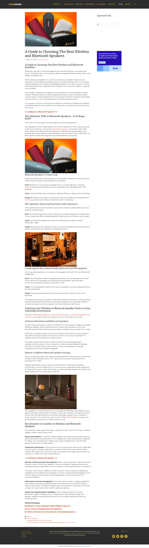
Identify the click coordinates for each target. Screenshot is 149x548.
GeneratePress (86, 546)
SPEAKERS (56, 4)
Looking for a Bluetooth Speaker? (41, 112)
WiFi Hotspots (72, 417)
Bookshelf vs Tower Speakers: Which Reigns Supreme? (48, 506)
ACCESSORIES (100, 4)
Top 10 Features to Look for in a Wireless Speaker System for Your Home (51, 522)
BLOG (121, 4)
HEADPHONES (89, 4)
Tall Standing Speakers (59, 315)
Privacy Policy (25, 531)
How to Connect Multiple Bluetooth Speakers (43, 509)
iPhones (28, 187)
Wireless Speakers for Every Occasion (39, 520)
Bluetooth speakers (60, 129)
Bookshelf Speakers (42, 315)
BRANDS (127, 4)
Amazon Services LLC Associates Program (77, 533)
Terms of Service (26, 533)
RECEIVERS (79, 4)
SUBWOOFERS (68, 4)
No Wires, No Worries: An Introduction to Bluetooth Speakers (50, 512)
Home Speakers (32, 518)
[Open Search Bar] (135, 4)
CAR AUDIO (111, 4)
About (23, 535)
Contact (24, 537)
